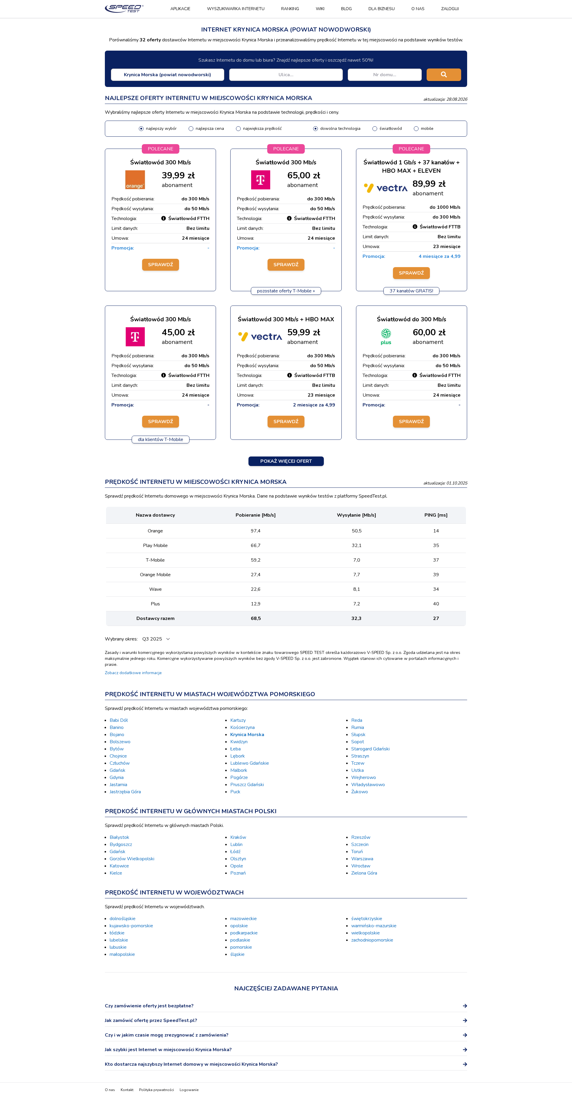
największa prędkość (262, 128)
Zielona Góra (364, 873)
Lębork (237, 756)
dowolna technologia (340, 128)
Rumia (357, 727)
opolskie (239, 926)
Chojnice (118, 756)
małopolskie (122, 954)
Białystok (119, 837)
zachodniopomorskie (372, 940)
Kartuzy (238, 720)
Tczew (357, 763)
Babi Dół (119, 720)
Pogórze (239, 777)
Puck (235, 792)
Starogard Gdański (370, 749)
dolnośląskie (123, 918)
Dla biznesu (382, 9)
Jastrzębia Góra (125, 792)
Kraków (238, 837)
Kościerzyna (242, 727)
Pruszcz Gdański (247, 784)
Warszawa (362, 859)
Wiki (320, 9)
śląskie (237, 954)
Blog (346, 9)
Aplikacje (180, 9)
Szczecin (360, 844)
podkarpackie (244, 933)
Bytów (117, 749)
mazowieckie (243, 918)
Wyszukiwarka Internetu (236, 9)
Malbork (238, 770)
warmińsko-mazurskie (374, 926)
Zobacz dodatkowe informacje (133, 673)
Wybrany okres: (122, 639)
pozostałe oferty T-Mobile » (286, 291)
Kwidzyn (239, 741)
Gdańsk (117, 770)
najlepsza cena (210, 128)
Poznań (238, 873)
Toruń (357, 851)
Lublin (236, 844)
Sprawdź (160, 264)
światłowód (391, 128)
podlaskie (240, 940)
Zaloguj (450, 9)
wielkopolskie (365, 933)
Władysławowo (368, 784)
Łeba (235, 749)
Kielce (116, 873)
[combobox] (167, 74)
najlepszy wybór (161, 128)
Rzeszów (360, 837)
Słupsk (358, 734)
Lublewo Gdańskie (249, 763)
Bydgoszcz (121, 844)
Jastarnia (118, 784)
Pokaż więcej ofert (286, 461)
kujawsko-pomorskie (131, 926)
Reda (356, 720)
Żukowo (359, 792)
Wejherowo (363, 777)
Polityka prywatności (156, 1089)
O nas (418, 9)
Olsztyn (238, 859)
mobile (427, 128)
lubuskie (118, 947)
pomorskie (241, 947)
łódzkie (117, 933)
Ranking (290, 9)
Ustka (357, 770)
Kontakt (127, 1089)
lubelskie (119, 940)
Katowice (119, 866)
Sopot (357, 741)
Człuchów (120, 763)
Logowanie (189, 1089)
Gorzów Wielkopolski (132, 859)
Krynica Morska (247, 734)
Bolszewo (120, 741)
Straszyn (360, 756)
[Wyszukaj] (444, 74)
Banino (117, 727)
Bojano (117, 734)
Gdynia (117, 777)
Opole (236, 866)
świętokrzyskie (366, 918)
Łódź (235, 851)
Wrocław (360, 866)
